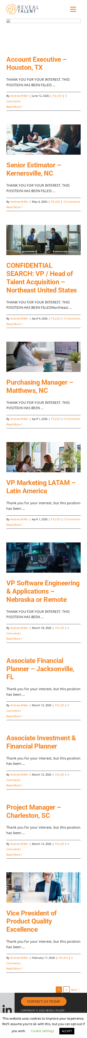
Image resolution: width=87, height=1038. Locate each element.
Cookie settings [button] (42, 1031)
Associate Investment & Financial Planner (41, 742)
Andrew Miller (19, 96)
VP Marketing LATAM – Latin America (40, 487)
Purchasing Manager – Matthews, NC (39, 386)
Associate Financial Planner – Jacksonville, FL (40, 669)
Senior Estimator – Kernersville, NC (33, 169)
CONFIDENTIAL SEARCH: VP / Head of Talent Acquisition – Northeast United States (41, 277)
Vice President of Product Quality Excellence (31, 921)
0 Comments (72, 202)
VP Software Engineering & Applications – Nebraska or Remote (43, 591)
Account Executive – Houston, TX (36, 63)
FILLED (57, 96)
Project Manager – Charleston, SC (33, 811)
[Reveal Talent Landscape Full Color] (24, 3)
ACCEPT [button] (67, 1031)
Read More (13, 107)
